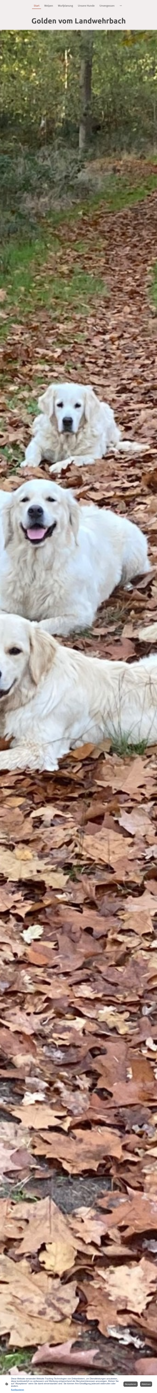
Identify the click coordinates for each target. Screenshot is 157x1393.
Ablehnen (146, 1384)
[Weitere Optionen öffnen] (121, 5)
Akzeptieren (130, 1384)
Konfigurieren (17, 1389)
